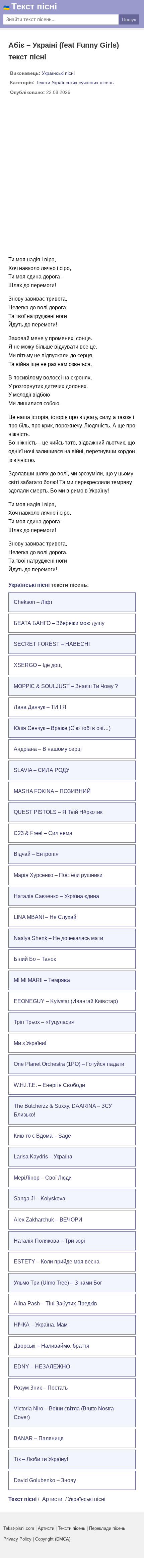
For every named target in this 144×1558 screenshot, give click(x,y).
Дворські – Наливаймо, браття (51, 1346)
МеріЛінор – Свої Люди (43, 1178)
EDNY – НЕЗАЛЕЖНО (42, 1366)
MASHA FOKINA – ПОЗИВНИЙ (52, 791)
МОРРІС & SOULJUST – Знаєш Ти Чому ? (66, 686)
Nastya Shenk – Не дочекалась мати (58, 938)
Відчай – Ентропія (36, 854)
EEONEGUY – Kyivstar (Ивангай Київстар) (66, 1001)
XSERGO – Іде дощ (38, 665)
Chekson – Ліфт (33, 602)
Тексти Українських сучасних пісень (75, 82)
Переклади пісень (107, 1528)
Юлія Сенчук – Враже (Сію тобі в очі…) (62, 728)
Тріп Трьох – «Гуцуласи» (44, 1022)
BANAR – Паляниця (39, 1438)
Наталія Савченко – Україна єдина (56, 896)
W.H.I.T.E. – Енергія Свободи (49, 1085)
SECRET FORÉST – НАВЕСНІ (52, 644)
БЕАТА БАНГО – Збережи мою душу (59, 623)
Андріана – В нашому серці (48, 749)
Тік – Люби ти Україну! (41, 1459)
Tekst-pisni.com (18, 1528)
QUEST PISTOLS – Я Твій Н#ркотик (58, 812)
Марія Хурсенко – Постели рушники (58, 875)
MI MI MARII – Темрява (42, 980)
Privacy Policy (17, 1539)
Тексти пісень (71, 1528)
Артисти (52, 1499)
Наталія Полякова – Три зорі (49, 1241)
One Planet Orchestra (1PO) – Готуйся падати (69, 1064)
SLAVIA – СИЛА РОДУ (41, 770)
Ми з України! (30, 1043)
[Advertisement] (72, 178)
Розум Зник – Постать (41, 1388)
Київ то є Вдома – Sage (42, 1136)
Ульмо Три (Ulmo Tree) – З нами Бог (58, 1283)
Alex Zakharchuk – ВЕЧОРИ (48, 1220)
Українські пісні (58, 73)
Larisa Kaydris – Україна (43, 1156)
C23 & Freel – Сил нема (43, 833)
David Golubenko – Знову (45, 1480)
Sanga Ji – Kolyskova (39, 1198)
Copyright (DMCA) (52, 1539)
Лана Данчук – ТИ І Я (40, 707)
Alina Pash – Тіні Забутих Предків (55, 1303)
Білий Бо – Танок (35, 959)
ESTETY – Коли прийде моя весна (56, 1261)
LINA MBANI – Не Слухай (45, 917)
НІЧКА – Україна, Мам (41, 1325)
